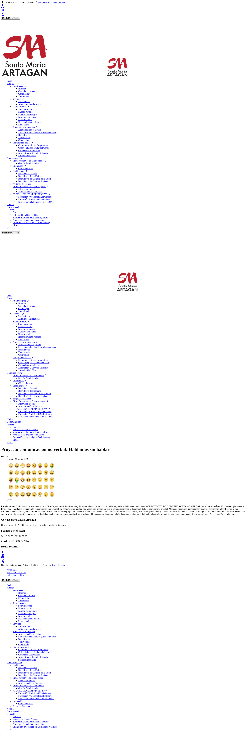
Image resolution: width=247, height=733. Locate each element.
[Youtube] (2, 557)
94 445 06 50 (43, 2)
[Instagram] (2, 10)
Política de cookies (15, 575)
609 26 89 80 (59, 2)
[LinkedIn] (2, 15)
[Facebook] (2, 5)
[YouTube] (2, 7)
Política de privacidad (16, 572)
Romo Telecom (58, 565)
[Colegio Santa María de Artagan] (93, 76)
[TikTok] (2, 12)
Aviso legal (12, 570)
